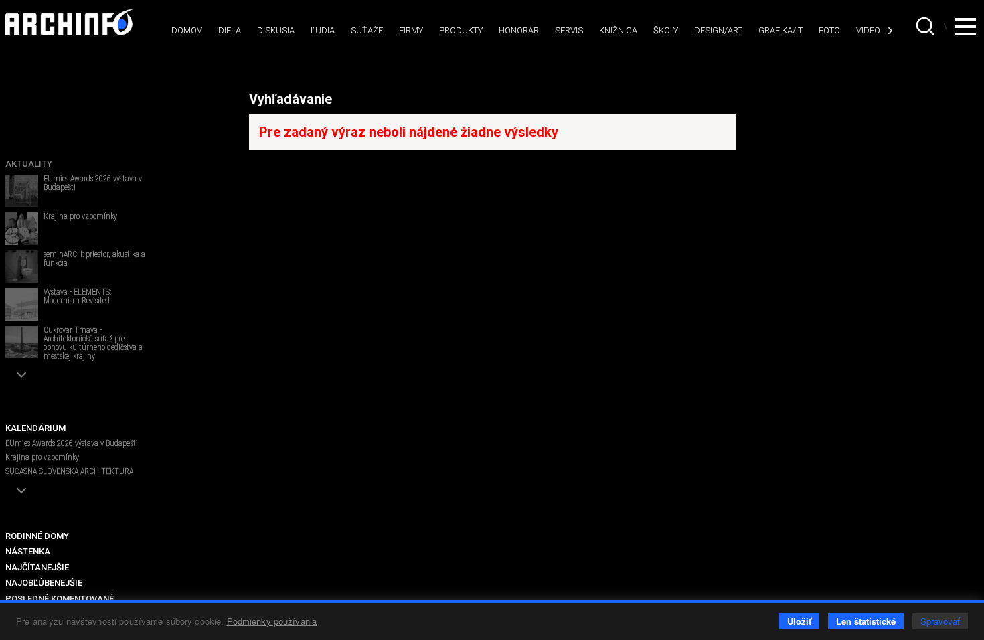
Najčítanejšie (37, 567)
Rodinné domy (37, 536)
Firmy (411, 30)
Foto (829, 30)
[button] (21, 374)
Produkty (461, 30)
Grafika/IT (780, 30)
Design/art (718, 30)
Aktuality (28, 164)
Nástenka (27, 551)
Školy (665, 30)
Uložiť (799, 621)
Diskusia (276, 30)
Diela (229, 30)
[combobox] (926, 26)
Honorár (519, 30)
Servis (569, 30)
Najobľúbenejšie (43, 583)
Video (868, 30)
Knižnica (618, 30)
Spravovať (940, 621)
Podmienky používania (272, 621)
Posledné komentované (59, 599)
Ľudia (323, 30)
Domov (186, 30)
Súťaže (367, 30)
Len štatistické (866, 621)
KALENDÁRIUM (35, 428)
